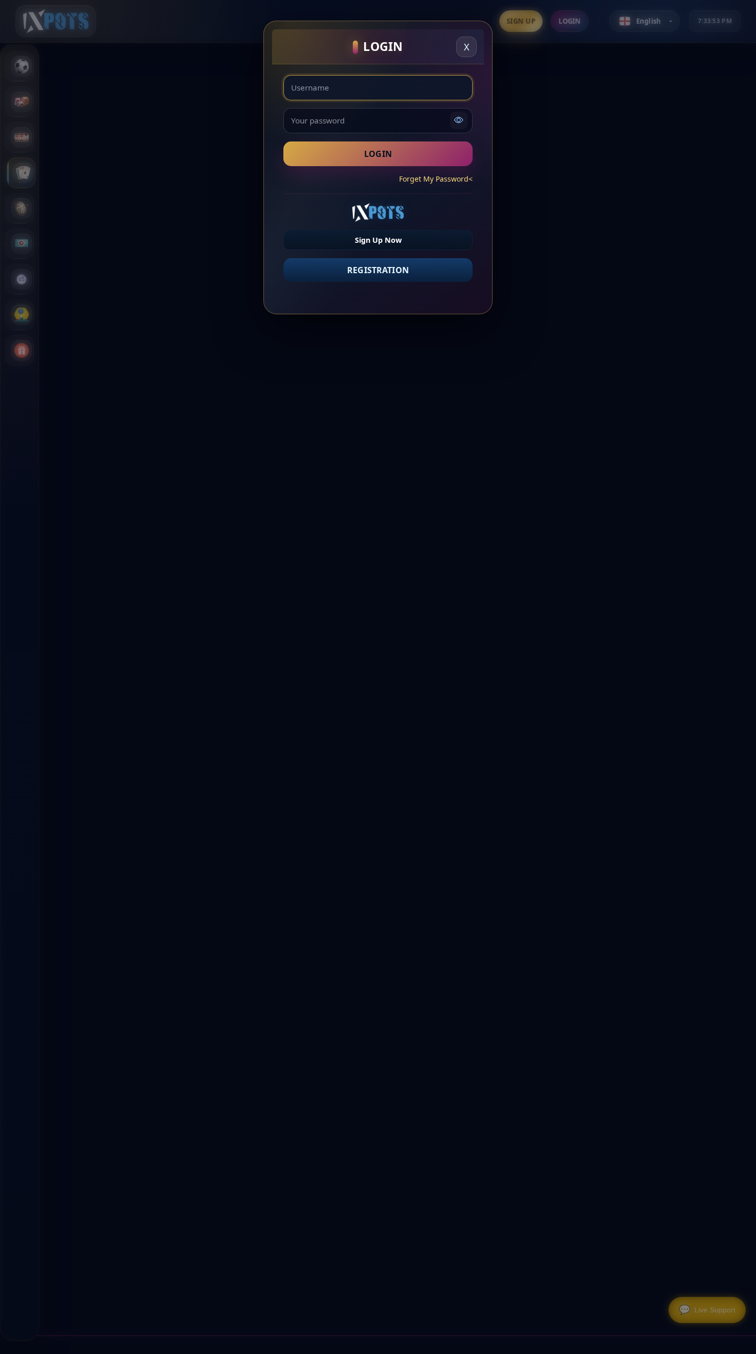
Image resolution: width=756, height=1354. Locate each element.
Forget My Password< (436, 179)
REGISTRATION (378, 270)
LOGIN (378, 153)
